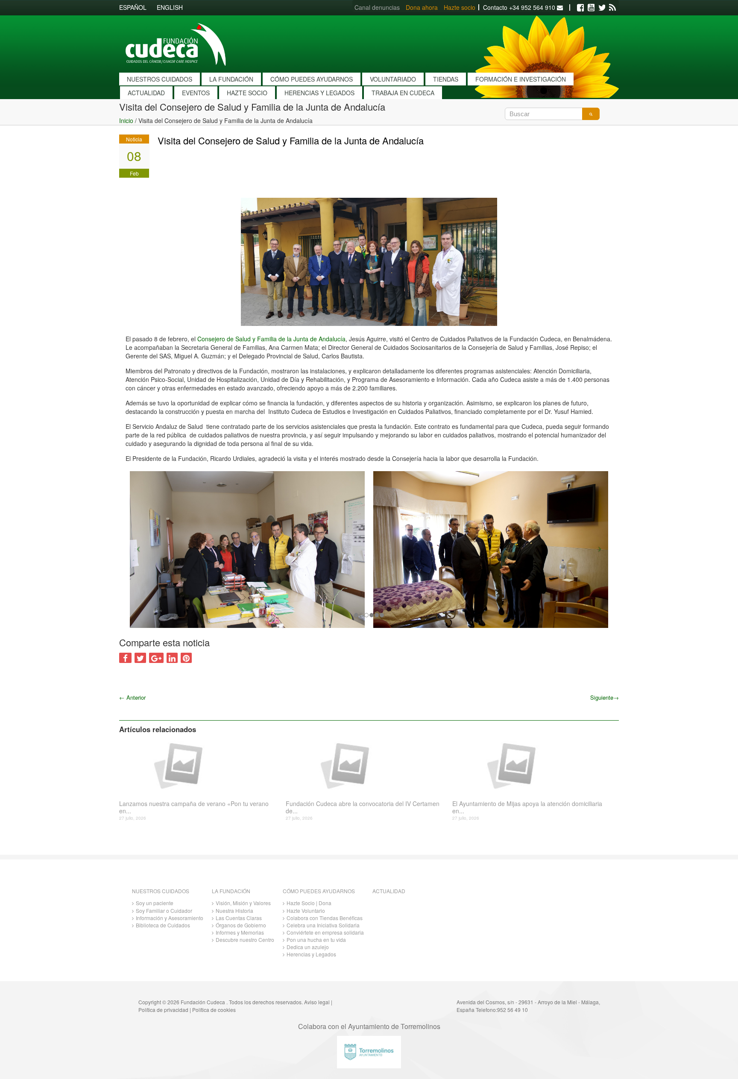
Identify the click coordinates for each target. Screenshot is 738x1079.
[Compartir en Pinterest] (186, 658)
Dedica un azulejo (308, 946)
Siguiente (604, 697)
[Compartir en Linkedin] (172, 658)
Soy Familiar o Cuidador (164, 910)
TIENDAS (445, 79)
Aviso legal (317, 1002)
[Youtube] (591, 7)
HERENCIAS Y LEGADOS (319, 92)
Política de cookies (214, 1009)
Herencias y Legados (311, 954)
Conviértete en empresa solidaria (325, 932)
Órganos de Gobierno (241, 925)
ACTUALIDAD (146, 92)
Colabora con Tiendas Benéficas (325, 917)
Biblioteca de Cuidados (163, 925)
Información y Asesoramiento (169, 917)
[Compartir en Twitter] (140, 658)
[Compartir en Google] (156, 658)
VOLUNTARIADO (393, 79)
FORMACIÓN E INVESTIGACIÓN (520, 79)
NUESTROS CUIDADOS (159, 79)
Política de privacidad (163, 1009)
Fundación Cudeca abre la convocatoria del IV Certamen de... (362, 807)
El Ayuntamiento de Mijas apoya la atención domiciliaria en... (527, 807)
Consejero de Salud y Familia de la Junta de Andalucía (271, 338)
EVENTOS (196, 92)
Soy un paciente (154, 902)
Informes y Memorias (240, 932)
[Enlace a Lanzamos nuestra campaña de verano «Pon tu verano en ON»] (199, 765)
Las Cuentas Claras (239, 917)
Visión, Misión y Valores (243, 902)
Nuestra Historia (234, 910)
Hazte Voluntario (306, 910)
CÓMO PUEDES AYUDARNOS (311, 79)
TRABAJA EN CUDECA (403, 92)
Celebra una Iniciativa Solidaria (323, 925)
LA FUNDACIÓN (231, 79)
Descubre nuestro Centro (245, 939)
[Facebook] (580, 7)
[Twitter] (601, 7)
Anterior (132, 697)
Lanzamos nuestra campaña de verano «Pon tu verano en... (194, 807)
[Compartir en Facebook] (125, 658)
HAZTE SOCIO (247, 92)
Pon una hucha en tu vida (316, 939)
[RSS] (612, 7)
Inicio (126, 120)
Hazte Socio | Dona (309, 902)
